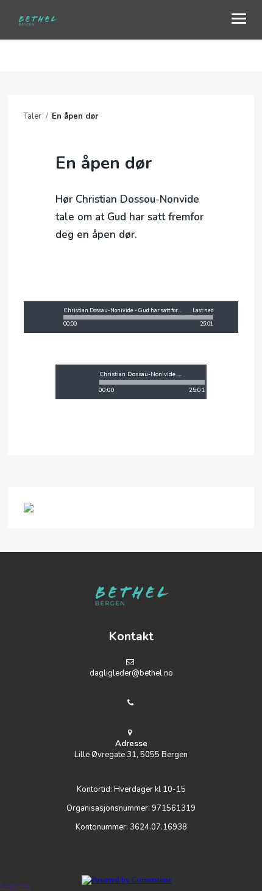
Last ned (203, 310)
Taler (32, 116)
